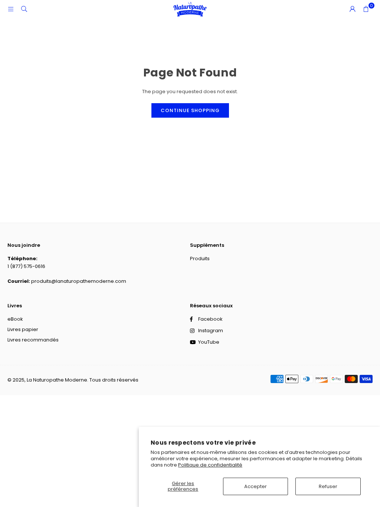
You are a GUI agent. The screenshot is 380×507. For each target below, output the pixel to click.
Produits (200, 258)
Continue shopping (190, 110)
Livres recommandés (33, 339)
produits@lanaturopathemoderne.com (78, 281)
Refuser (328, 486)
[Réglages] (352, 9)
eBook (15, 319)
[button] (366, 9)
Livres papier (22, 329)
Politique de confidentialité (210, 464)
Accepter (255, 486)
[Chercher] (24, 9)
